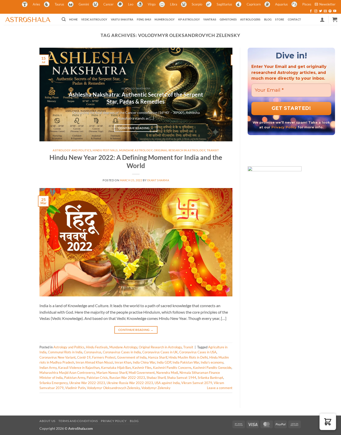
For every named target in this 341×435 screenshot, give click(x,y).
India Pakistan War (185, 362)
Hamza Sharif (157, 357)
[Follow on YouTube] (334, 11)
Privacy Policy (284, 127)
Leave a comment (219, 388)
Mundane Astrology (136, 150)
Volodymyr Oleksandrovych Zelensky (113, 388)
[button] (325, 4)
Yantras (209, 19)
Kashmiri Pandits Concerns (172, 368)
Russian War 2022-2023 (127, 378)
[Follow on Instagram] (315, 11)
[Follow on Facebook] (310, 11)
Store (279, 19)
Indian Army (48, 368)
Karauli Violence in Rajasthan (79, 368)
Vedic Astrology (94, 19)
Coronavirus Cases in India (122, 352)
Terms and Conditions (78, 421)
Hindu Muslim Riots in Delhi (188, 357)
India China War (144, 362)
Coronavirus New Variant (57, 357)
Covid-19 (84, 357)
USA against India (167, 383)
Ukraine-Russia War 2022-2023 (130, 383)
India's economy (212, 362)
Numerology (164, 19)
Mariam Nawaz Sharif (111, 373)
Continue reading (135, 128)
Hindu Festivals (105, 150)
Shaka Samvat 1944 (181, 378)
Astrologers (250, 19)
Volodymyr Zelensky (155, 388)
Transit (213, 150)
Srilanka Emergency (53, 383)
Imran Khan (123, 362)
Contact (294, 19)
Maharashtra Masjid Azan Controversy (67, 373)
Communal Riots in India (65, 352)
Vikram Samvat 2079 (196, 383)
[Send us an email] (325, 11)
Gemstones (228, 19)
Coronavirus (92, 352)
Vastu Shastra (122, 19)
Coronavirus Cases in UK (160, 352)
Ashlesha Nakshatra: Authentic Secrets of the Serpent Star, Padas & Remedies (136, 98)
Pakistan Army (74, 378)
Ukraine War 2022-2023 (87, 383)
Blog (268, 19)
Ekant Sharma (158, 180)
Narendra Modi (167, 373)
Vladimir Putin (75, 388)
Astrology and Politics (72, 150)
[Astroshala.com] (29, 19)
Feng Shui (144, 19)
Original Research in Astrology (179, 150)
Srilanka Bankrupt (210, 378)
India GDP (164, 362)
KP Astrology (189, 19)
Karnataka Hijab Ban (116, 368)
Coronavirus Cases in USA (197, 352)
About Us (47, 421)
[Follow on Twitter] (320, 11)
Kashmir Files (142, 368)
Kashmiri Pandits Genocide (212, 368)
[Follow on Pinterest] (330, 11)
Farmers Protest (104, 357)
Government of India (132, 357)
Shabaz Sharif (156, 378)
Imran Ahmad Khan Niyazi (94, 362)
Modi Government (142, 373)
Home (73, 19)
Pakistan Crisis (97, 378)
